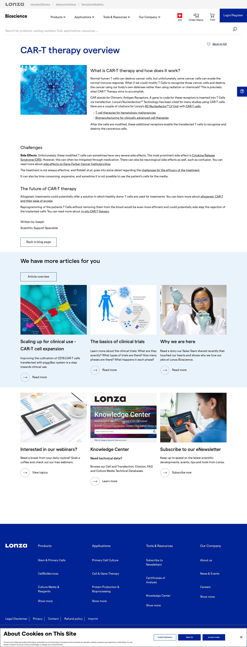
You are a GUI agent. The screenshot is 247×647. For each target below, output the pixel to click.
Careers (205, 587)
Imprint (93, 619)
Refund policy (73, 619)
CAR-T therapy (95, 211)
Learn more (109, 481)
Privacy (37, 619)
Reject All (189, 637)
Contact (53, 619)
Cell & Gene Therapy (105, 573)
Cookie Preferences (165, 637)
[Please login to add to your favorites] (25, 70)
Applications (82, 17)
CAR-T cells (193, 106)
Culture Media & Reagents (48, 589)
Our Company (148, 17)
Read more (39, 377)
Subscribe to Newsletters (154, 562)
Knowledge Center (158, 596)
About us (206, 560)
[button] (242, 91)
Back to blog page (38, 242)
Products (56, 17)
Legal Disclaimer (16, 619)
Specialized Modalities (93, 4)
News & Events (209, 573)
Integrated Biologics (40, 4)
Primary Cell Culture (105, 560)
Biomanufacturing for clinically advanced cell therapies (132, 118)
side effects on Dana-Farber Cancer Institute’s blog (76, 164)
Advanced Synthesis (66, 4)
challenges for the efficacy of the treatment (170, 170)
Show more (45, 601)
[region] (123, 637)
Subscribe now (181, 472)
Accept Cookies (214, 637)
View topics (40, 472)
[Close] (241, 637)
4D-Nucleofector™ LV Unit (162, 106)
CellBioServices (48, 573)
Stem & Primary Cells (51, 560)
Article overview (38, 276)
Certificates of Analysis (155, 580)
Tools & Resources (115, 17)
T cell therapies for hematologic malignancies (125, 113)
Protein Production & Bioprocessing (105, 589)
